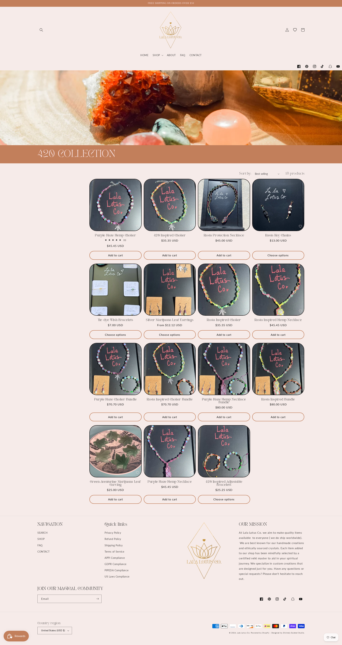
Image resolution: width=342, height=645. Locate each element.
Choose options (278, 255)
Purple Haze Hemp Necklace (170, 481)
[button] (41, 30)
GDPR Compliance (115, 564)
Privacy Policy (113, 532)
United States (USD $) (53, 630)
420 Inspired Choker (170, 235)
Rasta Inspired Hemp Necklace (278, 320)
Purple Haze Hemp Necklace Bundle (224, 401)
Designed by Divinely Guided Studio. (288, 633)
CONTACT (43, 551)
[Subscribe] (97, 599)
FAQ (40, 545)
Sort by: (245, 173)
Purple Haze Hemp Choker (115, 235)
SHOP (41, 538)
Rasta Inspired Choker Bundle (170, 399)
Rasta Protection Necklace (224, 235)
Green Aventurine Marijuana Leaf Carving (115, 483)
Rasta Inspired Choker (224, 320)
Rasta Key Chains (278, 235)
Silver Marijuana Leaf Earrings (169, 320)
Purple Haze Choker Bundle (115, 399)
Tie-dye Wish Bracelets (115, 320)
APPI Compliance (115, 557)
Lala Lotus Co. (243, 633)
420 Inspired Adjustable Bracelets (224, 483)
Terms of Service (114, 551)
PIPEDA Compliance (116, 570)
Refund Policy (113, 538)
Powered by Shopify (260, 633)
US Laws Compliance (117, 576)
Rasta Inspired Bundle (278, 399)
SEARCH (42, 532)
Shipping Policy (114, 545)
